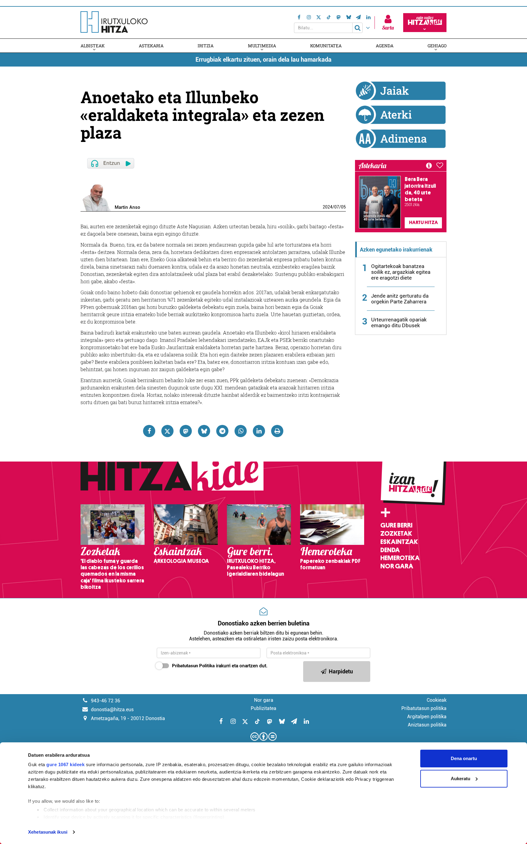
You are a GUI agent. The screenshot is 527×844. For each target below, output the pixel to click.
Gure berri (396, 525)
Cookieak (436, 700)
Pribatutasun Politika (193, 665)
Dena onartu (464, 758)
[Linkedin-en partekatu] (259, 431)
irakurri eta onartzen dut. (219, 665)
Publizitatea (263, 708)
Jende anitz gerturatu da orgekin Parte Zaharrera (399, 299)
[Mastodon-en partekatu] (186, 431)
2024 (327, 207)
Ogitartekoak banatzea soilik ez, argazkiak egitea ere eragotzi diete (400, 272)
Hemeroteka (400, 558)
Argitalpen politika (426, 716)
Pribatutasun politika (423, 708)
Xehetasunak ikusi (47, 832)
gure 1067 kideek (65, 764)
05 (343, 207)
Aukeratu (460, 778)
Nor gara (396, 566)
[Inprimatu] (277, 431)
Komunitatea (326, 46)
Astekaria (151, 46)
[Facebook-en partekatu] (149, 431)
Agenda (384, 46)
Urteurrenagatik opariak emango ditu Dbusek (399, 322)
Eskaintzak (399, 541)
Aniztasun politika (427, 725)
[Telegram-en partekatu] (222, 431)
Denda (390, 550)
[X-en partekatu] (167, 431)
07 (336, 207)
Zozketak (396, 533)
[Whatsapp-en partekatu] (241, 431)
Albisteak (93, 46)
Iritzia (205, 46)
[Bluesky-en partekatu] (204, 431)
